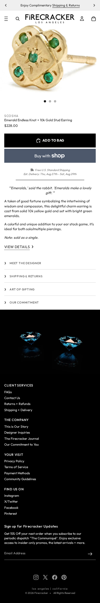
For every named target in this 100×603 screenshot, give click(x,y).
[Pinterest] (64, 577)
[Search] (17, 19)
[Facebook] (54, 577)
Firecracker (41, 593)
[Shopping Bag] (93, 19)
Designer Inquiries (17, 432)
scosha (11, 115)
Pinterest (10, 513)
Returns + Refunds (17, 404)
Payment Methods (17, 473)
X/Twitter (11, 501)
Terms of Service (16, 467)
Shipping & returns (26, 276)
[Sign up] (90, 554)
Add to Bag (53, 140)
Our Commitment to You (21, 444)
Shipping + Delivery (18, 410)
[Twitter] (45, 577)
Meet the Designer (25, 263)
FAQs (8, 392)
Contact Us (12, 398)
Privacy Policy (14, 461)
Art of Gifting (22, 289)
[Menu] (6, 19)
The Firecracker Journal (21, 439)
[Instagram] (36, 577)
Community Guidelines (20, 479)
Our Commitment (24, 302)
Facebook (11, 508)
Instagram (11, 496)
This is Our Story (16, 426)
